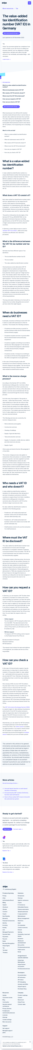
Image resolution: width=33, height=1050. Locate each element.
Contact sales (17, 829)
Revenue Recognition (8, 943)
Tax (17, 8)
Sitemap (5, 1017)
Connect (5, 911)
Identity (5, 923)
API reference (21, 977)
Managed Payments (8, 932)
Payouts (5, 939)
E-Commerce (21, 905)
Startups (20, 898)
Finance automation (23, 909)
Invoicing (5, 925)
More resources (8, 8)
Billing (4, 902)
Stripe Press (21, 1002)
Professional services (24, 947)
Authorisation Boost (8, 900)
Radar (4, 941)
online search (20, 726)
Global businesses (23, 911)
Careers (20, 997)
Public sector (21, 949)
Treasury (5, 952)
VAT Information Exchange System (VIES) (17, 707)
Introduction (6, 82)
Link (4, 930)
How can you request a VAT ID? (12, 99)
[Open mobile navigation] (29, 3)
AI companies (21, 925)
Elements (5, 918)
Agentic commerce (23, 900)
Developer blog (22, 989)
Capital (4, 905)
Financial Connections (9, 920)
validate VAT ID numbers (10, 230)
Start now (7, 829)
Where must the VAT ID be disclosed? (14, 96)
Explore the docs (7, 872)
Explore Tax (6, 850)
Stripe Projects (22, 986)
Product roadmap (22, 995)
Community (6, 1002)
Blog (4, 1000)
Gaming (20, 932)
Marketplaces (21, 916)
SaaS (19, 923)
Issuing (4, 927)
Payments (5, 936)
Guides (4, 995)
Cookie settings (7, 1019)
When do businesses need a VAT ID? (13, 90)
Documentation (22, 975)
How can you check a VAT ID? (11, 102)
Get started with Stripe (11, 33)
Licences (5, 1015)
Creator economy (23, 927)
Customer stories (7, 997)
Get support (6, 1028)
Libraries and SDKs (23, 984)
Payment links (6, 934)
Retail (19, 952)
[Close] (30, 1042)
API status (20, 979)
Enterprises (21, 896)
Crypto (4, 914)
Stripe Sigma (6, 945)
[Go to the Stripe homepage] (4, 887)
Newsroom (21, 1000)
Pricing (4, 896)
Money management (23, 918)
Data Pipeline (6, 916)
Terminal (5, 950)
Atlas (4, 898)
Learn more (6, 59)
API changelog (22, 982)
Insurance (20, 938)
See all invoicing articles (10, 783)
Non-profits (21, 945)
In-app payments (22, 914)
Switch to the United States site (12, 1046)
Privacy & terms (7, 1008)
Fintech (20, 930)
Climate (5, 909)
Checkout (5, 907)
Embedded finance (23, 907)
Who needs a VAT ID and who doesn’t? (14, 93)
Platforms (20, 920)
